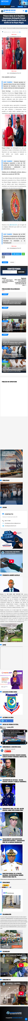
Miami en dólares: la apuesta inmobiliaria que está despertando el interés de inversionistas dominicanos (14, 316)
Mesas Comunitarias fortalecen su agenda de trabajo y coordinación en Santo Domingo (12, 370)
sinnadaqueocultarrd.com (10, 525)
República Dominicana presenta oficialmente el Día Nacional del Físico (13, 330)
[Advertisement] (5, 423)
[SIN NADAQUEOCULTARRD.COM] (14, 1015)
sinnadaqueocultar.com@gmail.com (13, 523)
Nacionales (12, 262)
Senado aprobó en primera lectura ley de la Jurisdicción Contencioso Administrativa (12, 303)
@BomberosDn (13, 225)
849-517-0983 (7, 520)
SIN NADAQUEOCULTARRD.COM (17, 1018)
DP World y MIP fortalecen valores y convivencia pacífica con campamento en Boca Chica (13, 343)
